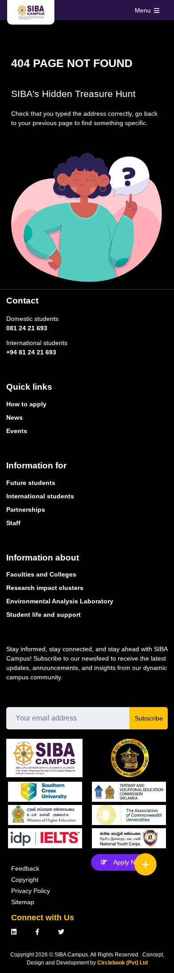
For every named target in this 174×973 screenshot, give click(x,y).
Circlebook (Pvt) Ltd (122, 963)
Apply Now (128, 862)
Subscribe (149, 718)
